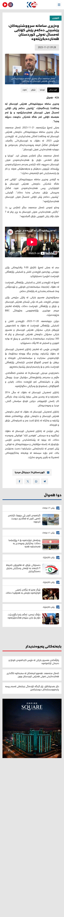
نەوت (25, 90)
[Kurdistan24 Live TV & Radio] (4, 4)
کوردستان (53, 90)
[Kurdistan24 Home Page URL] (32, 5)
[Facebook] (19, 481)
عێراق (33, 90)
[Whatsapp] (36, 481)
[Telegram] (44, 481)
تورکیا (42, 90)
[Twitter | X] (27, 481)
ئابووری (55, 18)
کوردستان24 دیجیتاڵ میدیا (30, 472)
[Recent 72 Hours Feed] (10, 4)
